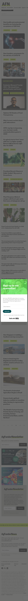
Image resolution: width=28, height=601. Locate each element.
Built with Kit (14, 318)
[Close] (25, 281)
